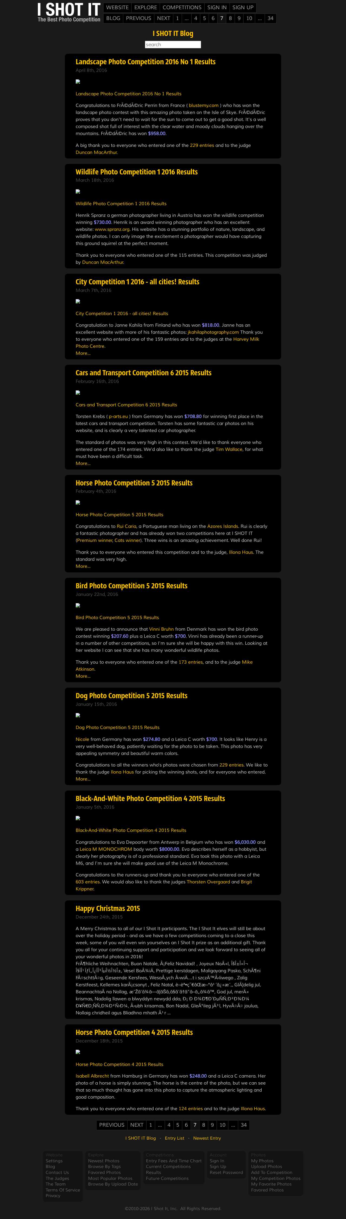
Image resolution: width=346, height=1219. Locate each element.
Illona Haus (241, 552)
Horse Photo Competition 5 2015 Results (134, 483)
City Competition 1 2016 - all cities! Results (137, 282)
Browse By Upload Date (113, 1184)
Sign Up (243, 7)
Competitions (182, 7)
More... (83, 353)
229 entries (202, 145)
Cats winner (127, 540)
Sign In (217, 7)
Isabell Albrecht (92, 1076)
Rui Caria (126, 526)
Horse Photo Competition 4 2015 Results (134, 1033)
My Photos (262, 1161)
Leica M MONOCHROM (106, 849)
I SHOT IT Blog (173, 34)
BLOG (113, 18)
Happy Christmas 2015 (108, 909)
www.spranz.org (112, 229)
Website (117, 7)
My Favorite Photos (271, 1184)
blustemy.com (204, 105)
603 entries (88, 882)
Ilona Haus (122, 772)
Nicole (82, 739)
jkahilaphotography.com (213, 332)
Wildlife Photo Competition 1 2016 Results (137, 172)
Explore (145, 7)
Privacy (53, 1195)
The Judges (57, 1178)
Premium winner (94, 540)
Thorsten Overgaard (208, 882)
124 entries (191, 1109)
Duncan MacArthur (96, 152)
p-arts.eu (118, 416)
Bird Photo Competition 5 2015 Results (132, 586)
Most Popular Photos (110, 1178)
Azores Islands (222, 526)
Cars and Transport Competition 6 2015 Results (144, 373)
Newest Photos (103, 1161)
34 (271, 18)
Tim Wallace (229, 449)
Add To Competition (271, 1172)
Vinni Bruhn (161, 629)
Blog (50, 1166)
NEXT (163, 18)
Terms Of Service (63, 1190)
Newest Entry (207, 1138)
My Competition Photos (276, 1178)
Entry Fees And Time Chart (174, 1161)
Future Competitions (167, 1178)
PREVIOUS (138, 18)
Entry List (174, 1138)
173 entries (191, 662)
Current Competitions (168, 1166)
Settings (54, 1161)
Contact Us (57, 1172)
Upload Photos (266, 1166)
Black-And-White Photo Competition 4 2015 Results (150, 799)
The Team (56, 1184)
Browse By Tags (104, 1166)
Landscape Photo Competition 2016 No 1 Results (146, 62)
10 (249, 18)
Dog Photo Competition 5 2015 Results (132, 696)
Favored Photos (104, 1172)
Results (153, 1172)
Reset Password (226, 1172)
